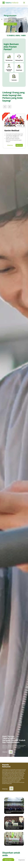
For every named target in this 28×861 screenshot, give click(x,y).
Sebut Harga (19, 145)
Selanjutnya (10, 145)
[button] (2, 19)
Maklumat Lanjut (10, 24)
